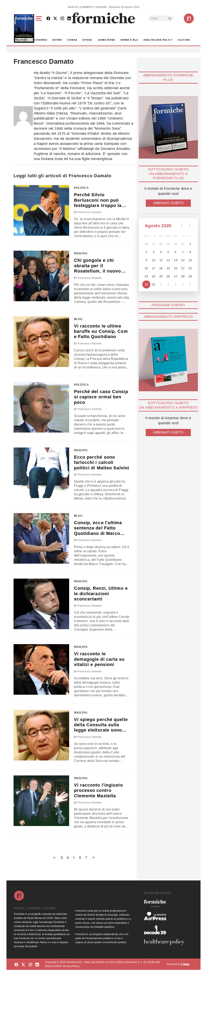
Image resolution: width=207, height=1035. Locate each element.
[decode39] (166, 929)
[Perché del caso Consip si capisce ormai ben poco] (41, 407)
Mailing (81, 253)
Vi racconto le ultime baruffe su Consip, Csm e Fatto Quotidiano (101, 331)
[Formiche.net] (189, 18)
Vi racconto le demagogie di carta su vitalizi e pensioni (99, 659)
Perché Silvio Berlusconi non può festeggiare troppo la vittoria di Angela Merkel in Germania (98, 200)
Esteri (57, 40)
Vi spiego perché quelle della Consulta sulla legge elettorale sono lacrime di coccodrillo (101, 725)
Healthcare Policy (158, 40)
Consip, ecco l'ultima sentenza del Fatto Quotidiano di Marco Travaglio (98, 528)
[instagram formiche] (30, 965)
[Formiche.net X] (55, 19)
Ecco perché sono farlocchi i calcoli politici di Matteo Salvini (101, 462)
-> (93, 858)
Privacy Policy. (71, 966)
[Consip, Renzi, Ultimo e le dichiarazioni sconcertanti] (41, 604)
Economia (40, 40)
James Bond (106, 40)
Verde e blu (129, 40)
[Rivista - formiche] (166, 903)
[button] (39, 28)
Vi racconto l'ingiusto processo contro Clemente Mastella (98, 790)
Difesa (87, 40)
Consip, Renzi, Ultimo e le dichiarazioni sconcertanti (101, 593)
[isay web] (185, 964)
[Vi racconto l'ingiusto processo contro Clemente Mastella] (41, 800)
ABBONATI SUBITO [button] (168, 203)
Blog (78, 319)
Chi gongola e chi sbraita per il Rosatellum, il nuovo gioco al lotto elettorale (100, 266)
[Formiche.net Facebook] (48, 19)
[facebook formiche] (16, 965)
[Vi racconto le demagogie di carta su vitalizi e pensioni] (41, 669)
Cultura (184, 40)
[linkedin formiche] (37, 965)
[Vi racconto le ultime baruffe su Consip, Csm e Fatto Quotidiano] (41, 341)
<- (55, 858)
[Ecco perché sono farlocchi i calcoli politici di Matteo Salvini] (41, 473)
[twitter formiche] (23, 965)
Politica (21, 40)
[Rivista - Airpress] (166, 916)
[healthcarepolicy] (166, 942)
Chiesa (72, 40)
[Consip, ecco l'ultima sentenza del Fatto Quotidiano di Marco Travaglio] (41, 538)
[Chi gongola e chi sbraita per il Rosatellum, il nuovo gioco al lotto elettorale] (41, 276)
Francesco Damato (90, 212)
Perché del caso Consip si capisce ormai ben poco (101, 397)
